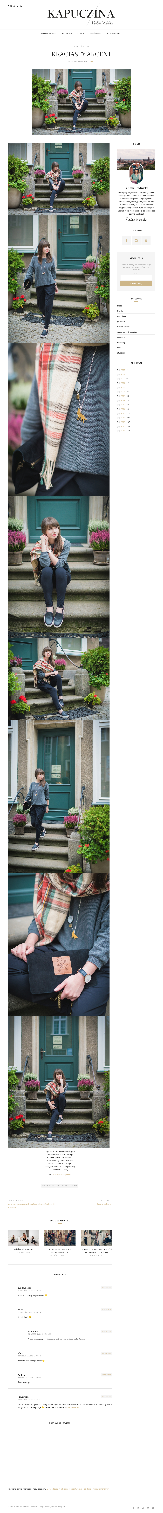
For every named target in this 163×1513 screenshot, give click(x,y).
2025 (123, 370)
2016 (123, 409)
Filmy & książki (123, 326)
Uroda (120, 311)
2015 (123, 413)
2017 (123, 404)
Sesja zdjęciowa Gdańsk (67, 1186)
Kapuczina (82, 61)
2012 (123, 426)
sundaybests (24, 1287)
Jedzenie (121, 321)
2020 (123, 391)
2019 (123, 396)
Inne (119, 347)
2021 (123, 387)
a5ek (20, 1353)
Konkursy (121, 342)
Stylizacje (121, 352)
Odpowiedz (106, 1288)
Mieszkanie (122, 316)
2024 (123, 374)
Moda (92, 61)
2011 (123, 430)
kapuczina (33, 1331)
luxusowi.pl (23, 1396)
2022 (123, 383)
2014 (123, 417)
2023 (123, 378)
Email (136, 273)
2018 (123, 400)
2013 (123, 422)
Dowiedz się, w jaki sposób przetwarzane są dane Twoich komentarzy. (78, 1489)
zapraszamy (73, 1407)
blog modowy (48, 1186)
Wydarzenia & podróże (127, 332)
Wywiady (121, 337)
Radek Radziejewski (62, 1174)
